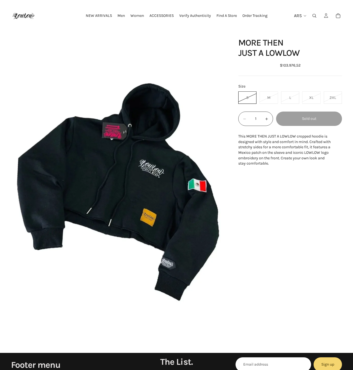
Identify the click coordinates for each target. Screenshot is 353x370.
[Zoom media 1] (118, 192)
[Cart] (338, 16)
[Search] (314, 16)
